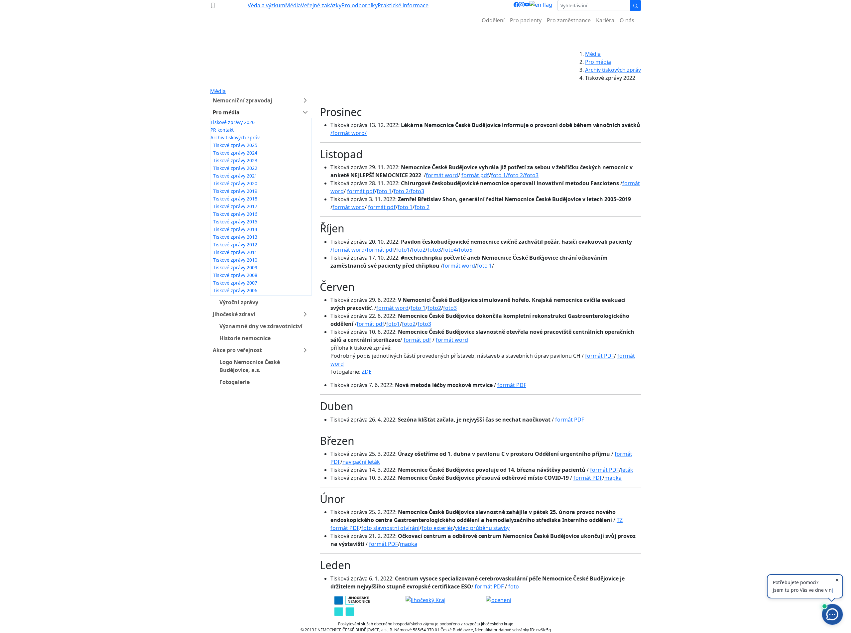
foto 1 (384, 191)
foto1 (403, 249)
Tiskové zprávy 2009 (235, 267)
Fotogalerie (234, 382)
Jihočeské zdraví (234, 314)
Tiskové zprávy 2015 (235, 221)
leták (627, 469)
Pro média (598, 61)
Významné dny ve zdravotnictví (261, 326)
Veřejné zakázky (321, 5)
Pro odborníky (359, 5)
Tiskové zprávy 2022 (235, 168)
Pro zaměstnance (569, 20)
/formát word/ (348, 133)
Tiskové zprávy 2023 (235, 160)
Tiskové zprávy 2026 (232, 122)
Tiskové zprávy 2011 (235, 252)
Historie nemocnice (245, 338)
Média (293, 5)
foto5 (465, 249)
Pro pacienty (526, 20)
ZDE (367, 371)
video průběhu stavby (482, 528)
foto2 (419, 249)
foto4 (450, 249)
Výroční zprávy (238, 302)
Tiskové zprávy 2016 (235, 214)
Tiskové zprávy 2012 (235, 244)
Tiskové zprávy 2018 (235, 198)
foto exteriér (437, 528)
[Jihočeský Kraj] (425, 599)
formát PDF (599, 355)
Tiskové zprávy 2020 (235, 183)
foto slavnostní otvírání (390, 528)
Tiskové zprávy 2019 (235, 191)
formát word (442, 175)
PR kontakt (222, 130)
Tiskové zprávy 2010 (235, 260)
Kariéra (605, 20)
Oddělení (493, 20)
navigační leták (361, 461)
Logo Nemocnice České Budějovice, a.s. (249, 366)
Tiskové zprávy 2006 (235, 290)
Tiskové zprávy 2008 (235, 275)
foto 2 (422, 207)
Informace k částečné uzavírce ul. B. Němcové (425, 36)
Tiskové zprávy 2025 (235, 145)
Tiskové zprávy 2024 (235, 153)
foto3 (532, 175)
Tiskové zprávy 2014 (235, 229)
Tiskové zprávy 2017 (235, 206)
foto (513, 586)
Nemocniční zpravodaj (242, 100)
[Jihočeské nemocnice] (352, 605)
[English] (541, 5)
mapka (613, 477)
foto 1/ (499, 175)
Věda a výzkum (266, 5)
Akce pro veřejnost (237, 350)
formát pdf (475, 175)
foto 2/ (516, 175)
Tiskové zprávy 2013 (235, 237)
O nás (627, 20)
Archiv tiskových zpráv (613, 69)
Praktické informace (403, 5)
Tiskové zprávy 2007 (235, 283)
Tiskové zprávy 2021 (235, 176)
